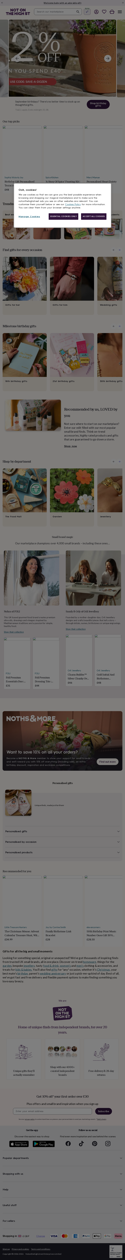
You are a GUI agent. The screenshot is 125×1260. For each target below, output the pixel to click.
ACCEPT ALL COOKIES (94, 216)
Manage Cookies (29, 216)
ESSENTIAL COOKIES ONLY (63, 216)
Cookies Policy (73, 204)
